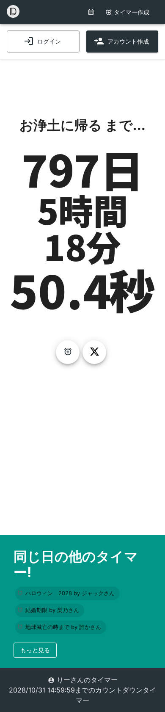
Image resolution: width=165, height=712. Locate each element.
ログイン (49, 41)
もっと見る (35, 650)
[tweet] (94, 352)
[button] (67, 593)
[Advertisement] (82, 80)
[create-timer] (68, 352)
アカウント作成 (128, 41)
